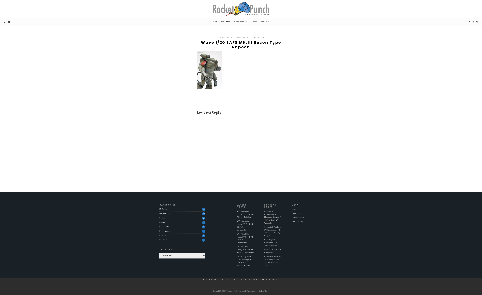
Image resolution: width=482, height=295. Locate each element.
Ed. (228, 37)
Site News (163, 240)
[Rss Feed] (465, 22)
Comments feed (298, 217)
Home (216, 21)
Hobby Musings (165, 231)
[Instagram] (473, 22)
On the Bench (239, 21)
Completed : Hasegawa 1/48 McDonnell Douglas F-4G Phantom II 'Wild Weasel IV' (272, 217)
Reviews (162, 218)
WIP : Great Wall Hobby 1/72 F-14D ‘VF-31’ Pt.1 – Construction (245, 250)
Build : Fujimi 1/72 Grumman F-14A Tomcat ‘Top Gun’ (271, 243)
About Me (264, 21)
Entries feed (296, 213)
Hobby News (164, 227)
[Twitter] (469, 22)
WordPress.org (298, 221)
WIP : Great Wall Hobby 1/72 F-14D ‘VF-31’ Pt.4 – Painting (245, 214)
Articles (253, 21)
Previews (162, 222)
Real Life (162, 235)
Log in (294, 209)
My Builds (225, 21)
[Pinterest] (477, 22)
